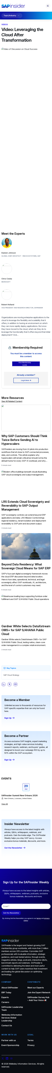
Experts (5, 997)
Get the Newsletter (13, 848)
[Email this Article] (15, 684)
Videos (4, 24)
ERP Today (6, 992)
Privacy (30, 1045)
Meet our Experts (35, 987)
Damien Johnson (8, 253)
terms (39, 918)
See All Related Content (11, 401)
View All (4, 804)
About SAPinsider (9, 987)
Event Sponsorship (10, 1045)
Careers (5, 1002)
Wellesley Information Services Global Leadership (11, 1018)
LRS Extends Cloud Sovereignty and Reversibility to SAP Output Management (25, 505)
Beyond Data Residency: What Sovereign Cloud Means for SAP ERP (26, 566)
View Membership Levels (24, 364)
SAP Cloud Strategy (11, 675)
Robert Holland (7, 305)
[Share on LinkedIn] (3, 684)
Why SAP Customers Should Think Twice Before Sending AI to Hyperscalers (24, 440)
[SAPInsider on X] (2, 1058)
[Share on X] (9, 684)
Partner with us (8, 1040)
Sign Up (7, 718)
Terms (30, 1040)
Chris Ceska (6, 279)
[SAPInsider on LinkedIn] (7, 1058)
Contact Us (6, 1025)
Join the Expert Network (38, 992)
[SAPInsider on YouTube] (11, 1058)
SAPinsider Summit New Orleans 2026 (19, 795)
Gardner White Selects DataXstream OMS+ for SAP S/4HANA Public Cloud (25, 630)
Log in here (25, 380)
